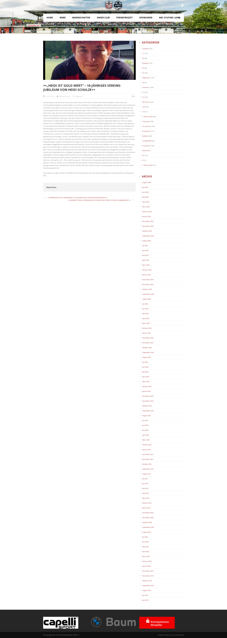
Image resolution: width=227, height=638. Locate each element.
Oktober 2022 (147, 406)
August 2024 (146, 299)
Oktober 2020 (147, 522)
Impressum (169, 635)
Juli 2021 (145, 479)
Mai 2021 (145, 488)
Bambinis (145, 136)
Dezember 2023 (147, 338)
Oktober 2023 (147, 347)
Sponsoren (145, 17)
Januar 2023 (146, 391)
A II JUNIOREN (146, 141)
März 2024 (146, 323)
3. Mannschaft (147, 165)
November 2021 (147, 459)
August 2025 (146, 241)
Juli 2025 (145, 245)
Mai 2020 (145, 547)
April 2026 (145, 202)
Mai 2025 (145, 255)
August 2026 (146, 182)
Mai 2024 (145, 313)
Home (49, 17)
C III (143, 112)
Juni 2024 (145, 309)
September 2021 (148, 469)
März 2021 (146, 498)
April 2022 (145, 435)
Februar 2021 (147, 503)
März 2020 (146, 556)
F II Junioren (146, 121)
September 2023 (148, 352)
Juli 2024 (145, 304)
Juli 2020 (145, 537)
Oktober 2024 (147, 289)
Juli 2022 (145, 420)
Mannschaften (81, 17)
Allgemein (78, 96)
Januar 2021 (146, 508)
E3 (143, 82)
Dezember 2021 (147, 454)
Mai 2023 (145, 372)
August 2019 (146, 590)
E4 (143, 68)
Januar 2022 (146, 449)
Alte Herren (146, 102)
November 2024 (147, 284)
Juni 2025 (145, 250)
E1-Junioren (146, 146)
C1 (143, 53)
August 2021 (146, 474)
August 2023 (146, 357)
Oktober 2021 (147, 464)
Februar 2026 (147, 211)
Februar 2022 (147, 445)
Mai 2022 (145, 430)
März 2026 (146, 207)
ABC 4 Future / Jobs (169, 17)
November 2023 (147, 343)
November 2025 (147, 226)
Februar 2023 (147, 386)
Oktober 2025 (147, 231)
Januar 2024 (146, 333)
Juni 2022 (145, 425)
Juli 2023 (145, 362)
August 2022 (146, 415)
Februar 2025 (147, 270)
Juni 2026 (145, 192)
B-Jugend (145, 63)
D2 (143, 155)
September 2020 (148, 527)
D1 (143, 97)
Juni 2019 (145, 600)
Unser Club (103, 17)
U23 (143, 107)
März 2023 (146, 381)
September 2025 (148, 236)
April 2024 (145, 318)
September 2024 (148, 294)
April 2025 (145, 260)
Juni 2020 (145, 542)
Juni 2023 (145, 367)
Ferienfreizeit (124, 17)
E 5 (143, 160)
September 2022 (148, 411)
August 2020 (146, 532)
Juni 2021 (145, 483)
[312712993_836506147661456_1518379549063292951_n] (89, 60)
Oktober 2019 (147, 581)
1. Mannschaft (147, 116)
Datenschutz (179, 635)
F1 (143, 92)
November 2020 (147, 517)
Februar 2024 (147, 328)
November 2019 (147, 576)
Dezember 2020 (147, 513)
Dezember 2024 (147, 279)
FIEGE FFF (145, 150)
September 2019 (148, 585)
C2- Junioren (146, 126)
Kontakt (161, 635)
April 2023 (145, 377)
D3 (143, 58)
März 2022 (146, 440)
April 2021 (145, 493)
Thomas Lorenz (64, 96)
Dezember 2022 (147, 396)
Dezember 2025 (147, 221)
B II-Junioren (146, 131)
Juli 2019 (145, 595)
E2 (143, 73)
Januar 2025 (146, 275)
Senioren (145, 87)
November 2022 (147, 401)
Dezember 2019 (147, 571)
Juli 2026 (145, 187)
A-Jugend (145, 49)
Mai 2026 (145, 197)
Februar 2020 (147, 561)
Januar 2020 (146, 566)
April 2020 (145, 551)
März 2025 (146, 265)
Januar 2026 (146, 216)
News (63, 17)
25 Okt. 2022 (50, 96)
